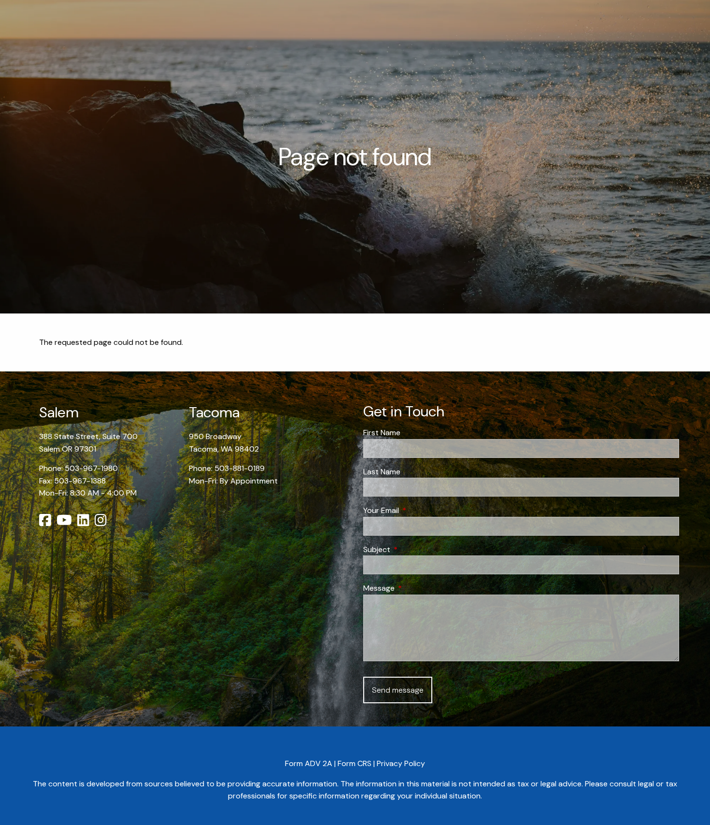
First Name (381, 432)
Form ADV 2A (308, 763)
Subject (413, 549)
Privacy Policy (401, 763)
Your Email (418, 510)
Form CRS (354, 763)
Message (416, 588)
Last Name (381, 472)
